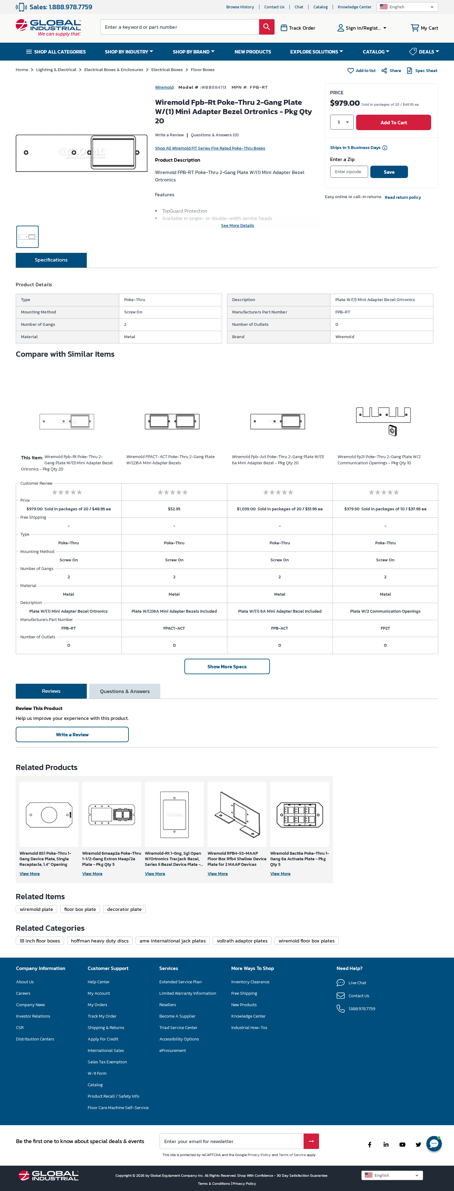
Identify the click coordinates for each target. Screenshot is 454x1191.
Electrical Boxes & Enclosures (113, 69)
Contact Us (274, 7)
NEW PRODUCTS (253, 51)
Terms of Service (292, 1155)
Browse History (240, 7)
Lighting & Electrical (56, 69)
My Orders (97, 1005)
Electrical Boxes (167, 69)
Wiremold (164, 87)
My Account (99, 993)
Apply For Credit (103, 1039)
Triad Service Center (178, 1027)
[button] (407, 6)
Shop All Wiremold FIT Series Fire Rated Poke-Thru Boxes (210, 148)
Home (22, 69)
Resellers (167, 1005)
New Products (244, 1005)
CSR (19, 1027)
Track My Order (102, 1016)
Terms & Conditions (214, 1183)
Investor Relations (33, 1016)
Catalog (320, 7)
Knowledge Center (355, 7)
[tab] (51, 260)
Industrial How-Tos (249, 1027)
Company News (30, 1005)
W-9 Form (97, 1073)
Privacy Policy (259, 1155)
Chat (299, 7)
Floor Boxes (203, 69)
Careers (23, 993)
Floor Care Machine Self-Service (118, 1107)
